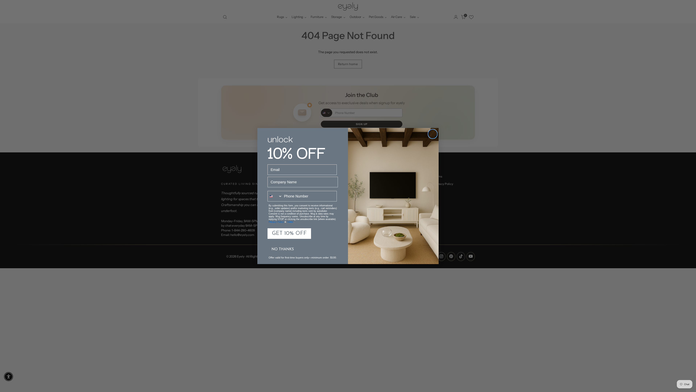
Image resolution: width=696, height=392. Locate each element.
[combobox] (275, 196)
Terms (290, 222)
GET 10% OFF (289, 233)
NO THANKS (283, 249)
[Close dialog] (432, 133)
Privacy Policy (276, 222)
